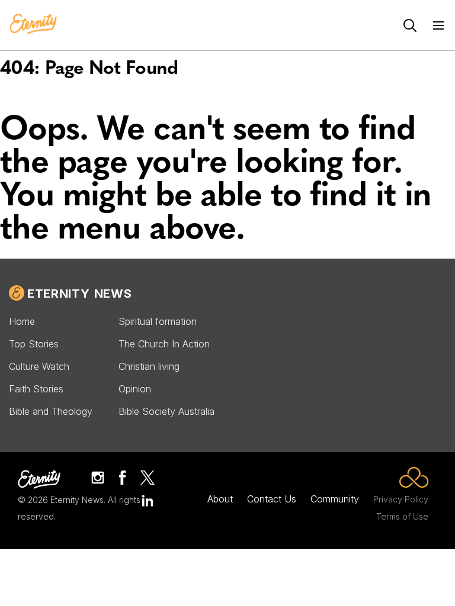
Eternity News (79, 293)
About (220, 499)
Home (22, 321)
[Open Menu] (438, 25)
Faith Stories (36, 389)
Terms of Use (402, 516)
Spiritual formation (157, 321)
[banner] (33, 25)
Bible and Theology (50, 411)
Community (334, 499)
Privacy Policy (400, 499)
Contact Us (271, 499)
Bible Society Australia (166, 411)
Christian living (149, 366)
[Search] (410, 25)
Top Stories (34, 344)
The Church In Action (164, 344)
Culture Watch (39, 366)
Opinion (134, 389)
